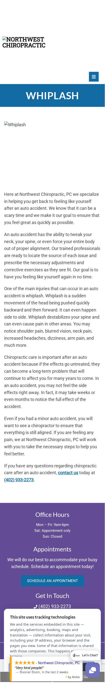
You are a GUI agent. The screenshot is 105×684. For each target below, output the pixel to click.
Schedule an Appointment (52, 581)
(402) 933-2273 (19, 479)
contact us (68, 472)
